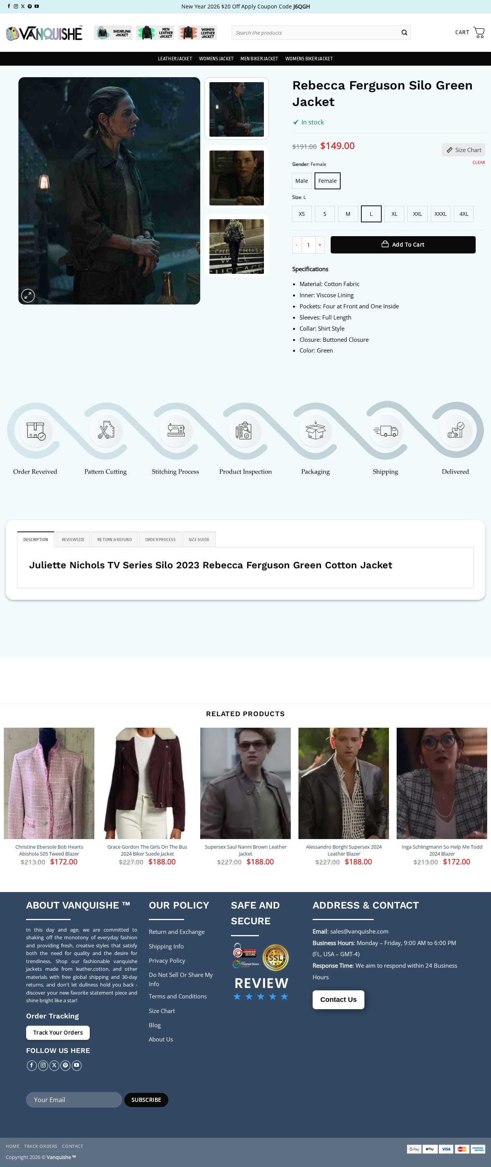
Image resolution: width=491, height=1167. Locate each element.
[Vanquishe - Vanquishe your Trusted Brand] (44, 33)
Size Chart (468, 150)
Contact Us (338, 999)
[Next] (187, 191)
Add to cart (408, 244)
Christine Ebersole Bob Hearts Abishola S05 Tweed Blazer (49, 850)
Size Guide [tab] (199, 539)
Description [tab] (35, 539)
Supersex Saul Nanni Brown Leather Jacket (246, 850)
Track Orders (41, 1146)
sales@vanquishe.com (359, 931)
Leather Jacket (175, 58)
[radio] (301, 181)
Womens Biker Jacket (309, 58)
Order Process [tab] (160, 539)
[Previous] (32, 191)
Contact (72, 1146)
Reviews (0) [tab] (73, 539)
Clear (479, 162)
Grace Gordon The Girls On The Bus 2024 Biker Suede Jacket (147, 850)
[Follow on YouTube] (37, 6)
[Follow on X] (23, 6)
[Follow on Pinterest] (30, 6)
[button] (470, 33)
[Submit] (405, 32)
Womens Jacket (216, 58)
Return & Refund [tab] (114, 539)
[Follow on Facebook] (9, 6)
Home (12, 1146)
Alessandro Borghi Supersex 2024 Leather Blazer (344, 850)
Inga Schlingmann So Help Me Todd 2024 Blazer (442, 850)
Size (296, 197)
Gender (300, 164)
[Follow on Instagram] (16, 6)
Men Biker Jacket (259, 58)
